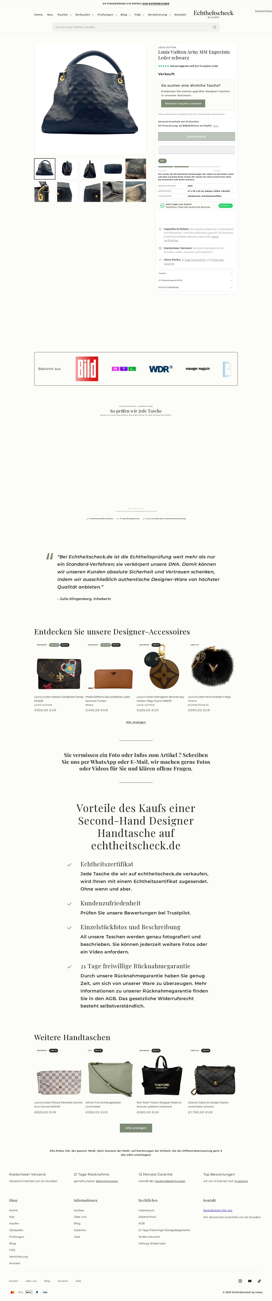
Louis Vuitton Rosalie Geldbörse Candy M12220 (58, 698)
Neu (12, 1216)
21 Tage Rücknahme (194, 259)
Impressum (146, 1210)
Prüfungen (16, 1236)
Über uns (80, 1216)
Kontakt (14, 1263)
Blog (12, 1243)
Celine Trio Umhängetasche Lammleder (103, 1104)
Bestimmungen (107, 1181)
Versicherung (18, 1256)
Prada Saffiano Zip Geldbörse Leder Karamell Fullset (107, 698)
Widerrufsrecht (149, 1236)
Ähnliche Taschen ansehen (183, 103)
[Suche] (214, 27)
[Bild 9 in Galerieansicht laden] (113, 191)
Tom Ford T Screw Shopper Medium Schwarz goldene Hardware (159, 1104)
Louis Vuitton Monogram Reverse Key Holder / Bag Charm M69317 (160, 698)
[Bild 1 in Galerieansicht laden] (44, 168)
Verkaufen (16, 1230)
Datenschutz (147, 1216)
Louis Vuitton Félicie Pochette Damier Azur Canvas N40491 (58, 1104)
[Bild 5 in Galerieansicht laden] (135, 168)
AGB (142, 1223)
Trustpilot (241, 1181)
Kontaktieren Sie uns (217, 1210)
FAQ (12, 1250)
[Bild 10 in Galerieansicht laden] (135, 191)
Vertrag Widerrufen (152, 1243)
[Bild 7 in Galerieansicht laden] (67, 191)
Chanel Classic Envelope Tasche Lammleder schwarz (208, 1104)
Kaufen (14, 1223)
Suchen (79, 1210)
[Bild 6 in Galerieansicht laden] (44, 191)
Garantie (80, 1230)
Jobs (77, 1236)
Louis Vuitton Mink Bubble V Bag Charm (209, 698)
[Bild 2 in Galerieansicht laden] (67, 168)
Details (215, 126)
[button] (196, 149)
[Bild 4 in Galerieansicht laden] (113, 168)
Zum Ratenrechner (155, 3)
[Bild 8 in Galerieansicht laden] (90, 191)
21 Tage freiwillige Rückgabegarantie (164, 1230)
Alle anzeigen (136, 722)
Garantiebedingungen (170, 1181)
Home (13, 1210)
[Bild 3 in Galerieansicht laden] (90, 168)
